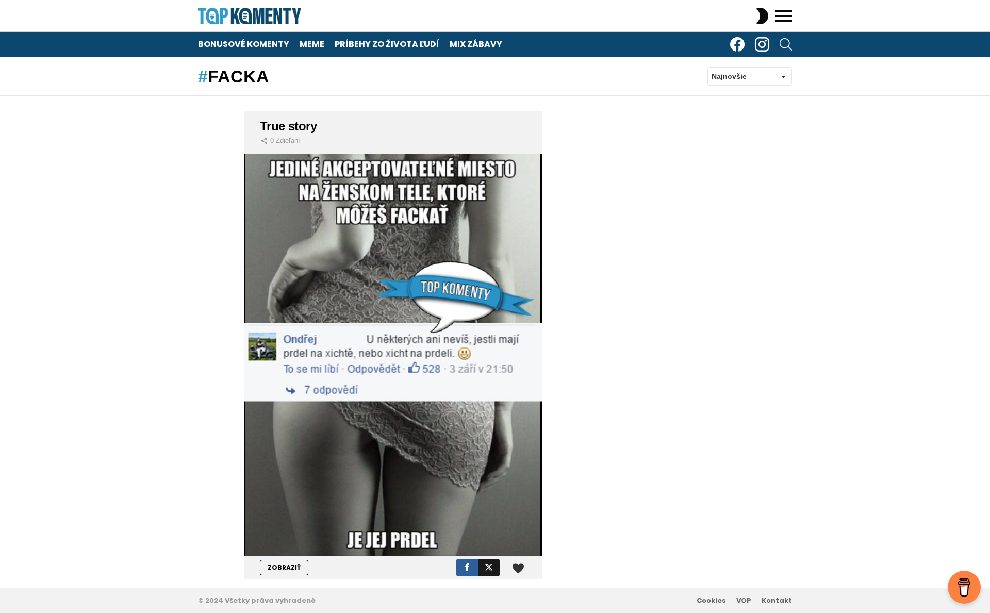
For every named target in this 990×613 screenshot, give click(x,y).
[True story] (393, 355)
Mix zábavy (476, 44)
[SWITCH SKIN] (762, 16)
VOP (743, 601)
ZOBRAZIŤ (284, 567)
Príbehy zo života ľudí (387, 44)
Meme (312, 44)
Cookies (711, 601)
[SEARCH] (786, 44)
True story (288, 126)
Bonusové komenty (243, 44)
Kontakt (777, 601)
